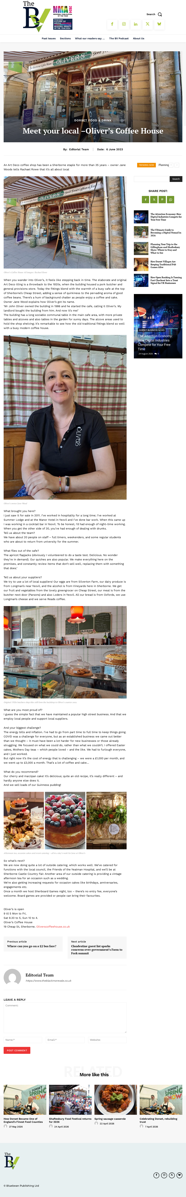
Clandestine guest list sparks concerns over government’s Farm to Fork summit (96, 949)
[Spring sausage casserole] (115, 1100)
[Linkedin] (136, 25)
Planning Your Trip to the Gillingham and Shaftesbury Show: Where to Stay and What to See (165, 248)
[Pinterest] (162, 199)
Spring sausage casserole (110, 1118)
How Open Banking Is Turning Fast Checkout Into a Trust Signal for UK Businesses (166, 280)
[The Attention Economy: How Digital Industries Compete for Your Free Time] (141, 216)
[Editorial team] (12, 977)
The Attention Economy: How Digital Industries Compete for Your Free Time (166, 217)
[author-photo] (6, 1126)
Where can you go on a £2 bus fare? (31, 946)
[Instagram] (124, 25)
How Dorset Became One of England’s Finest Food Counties (23, 1120)
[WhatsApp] (170, 199)
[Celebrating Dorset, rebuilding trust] (161, 1100)
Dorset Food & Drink (93, 120)
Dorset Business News (151, 330)
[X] (148, 25)
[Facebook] (112, 25)
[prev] (171, 165)
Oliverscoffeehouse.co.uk (53, 926)
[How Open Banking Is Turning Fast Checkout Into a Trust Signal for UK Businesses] (141, 280)
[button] (155, 14)
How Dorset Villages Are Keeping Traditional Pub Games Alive (163, 264)
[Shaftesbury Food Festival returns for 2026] (70, 1100)
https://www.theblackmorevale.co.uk (48, 980)
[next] (177, 165)
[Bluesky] (159, 25)
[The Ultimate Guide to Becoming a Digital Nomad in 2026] (141, 232)
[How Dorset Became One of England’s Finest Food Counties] (25, 1100)
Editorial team (79, 149)
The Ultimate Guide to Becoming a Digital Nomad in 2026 (166, 233)
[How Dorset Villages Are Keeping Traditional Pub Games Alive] (141, 264)
